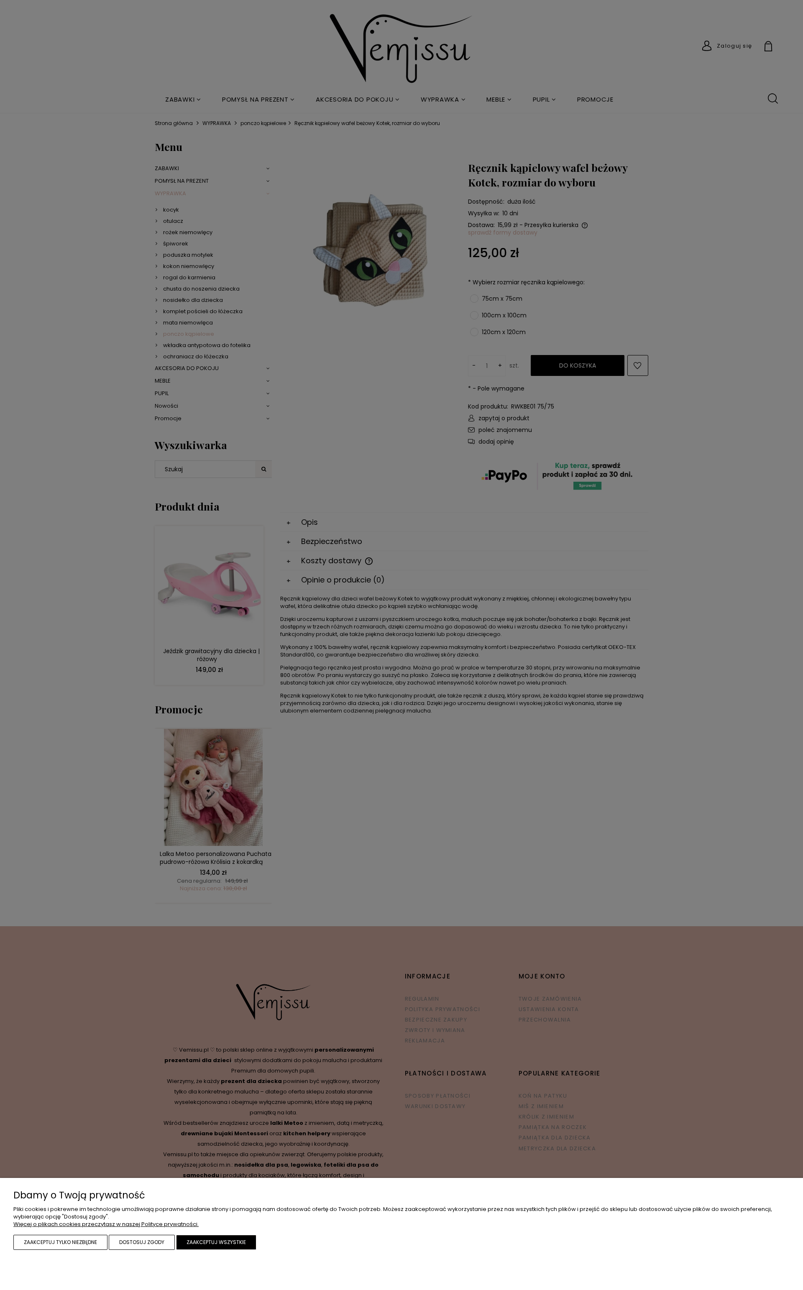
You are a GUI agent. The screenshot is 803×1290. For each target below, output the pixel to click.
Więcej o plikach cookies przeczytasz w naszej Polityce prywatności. (106, 1224)
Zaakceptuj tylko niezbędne (60, 1242)
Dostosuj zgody (141, 1242)
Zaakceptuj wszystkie (216, 1242)
